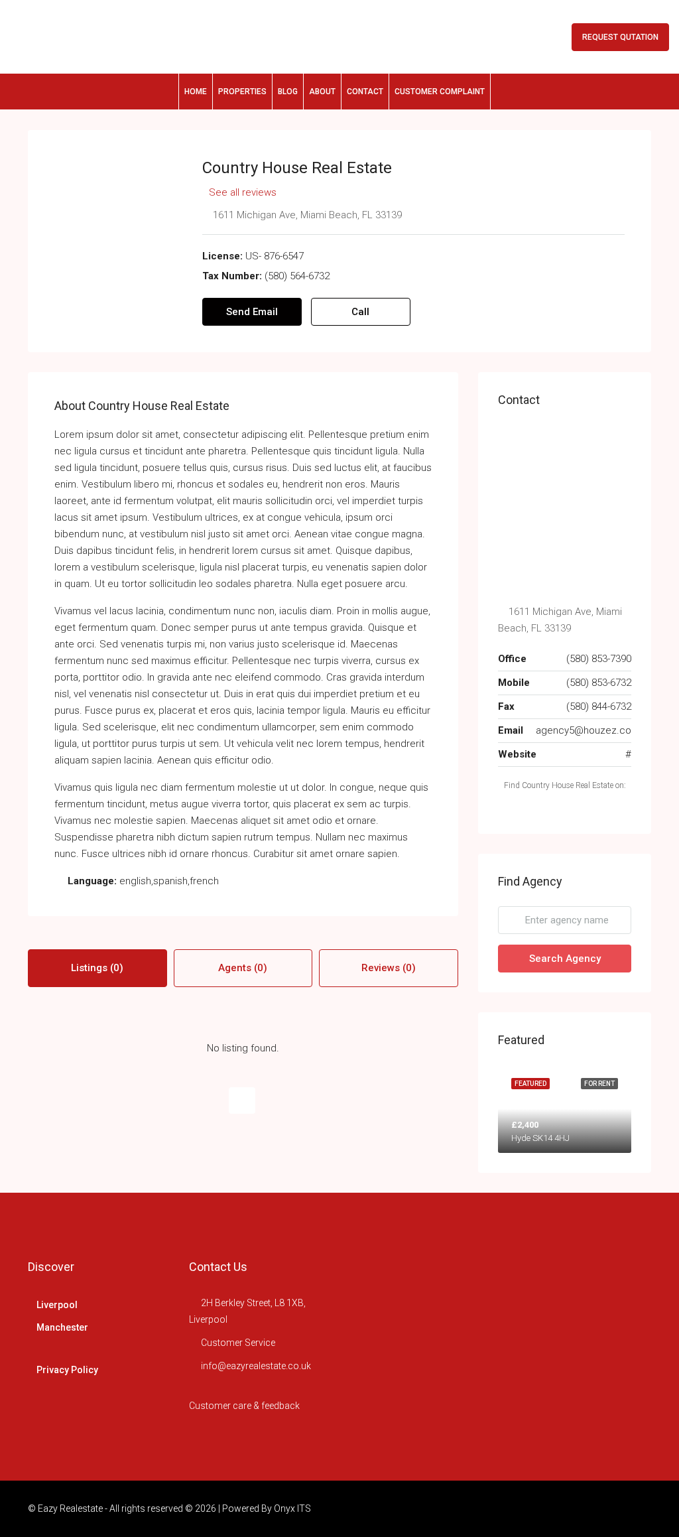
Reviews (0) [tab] (388, 968)
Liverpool (57, 1305)
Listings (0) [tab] (97, 968)
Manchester (62, 1327)
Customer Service (238, 1342)
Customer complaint (440, 91)
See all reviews (243, 192)
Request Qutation (620, 37)
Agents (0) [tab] (242, 968)
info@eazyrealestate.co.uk (256, 1366)
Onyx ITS (292, 1508)
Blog (288, 91)
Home (195, 91)
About (322, 91)
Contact (365, 91)
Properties (242, 91)
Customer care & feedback (244, 1405)
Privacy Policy (67, 1370)
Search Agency (565, 959)
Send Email (252, 312)
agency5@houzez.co (583, 730)
